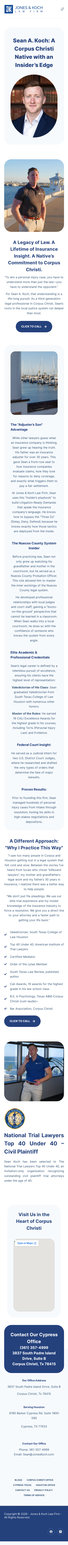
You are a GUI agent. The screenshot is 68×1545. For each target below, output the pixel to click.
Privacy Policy (43, 1490)
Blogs (18, 1480)
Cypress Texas (22, 1485)
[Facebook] (51, 1531)
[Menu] (62, 9)
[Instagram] (60, 1531)
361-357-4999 (39, 1449)
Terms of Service (34, 1495)
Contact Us (22, 1490)
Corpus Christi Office (40, 1480)
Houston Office (45, 1485)
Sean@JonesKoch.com (38, 1454)
